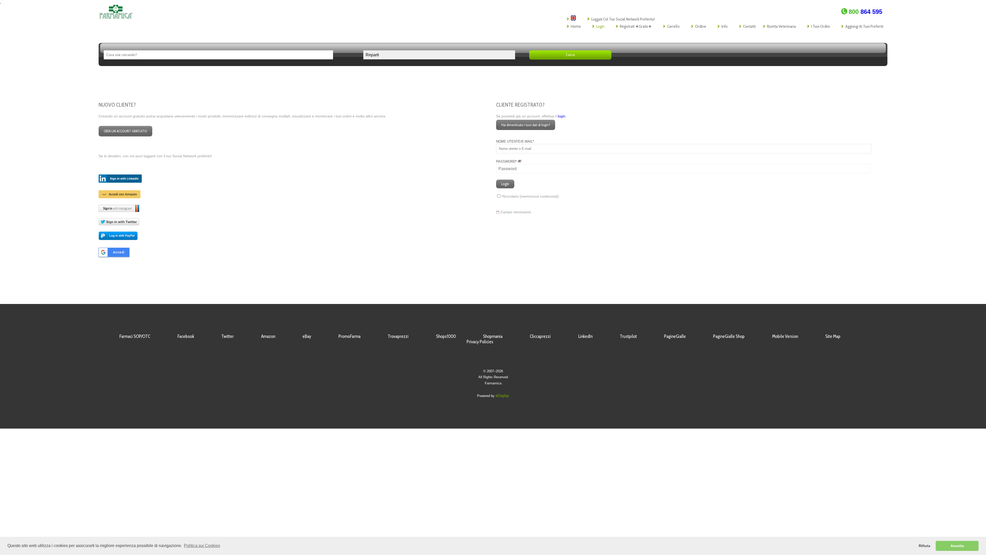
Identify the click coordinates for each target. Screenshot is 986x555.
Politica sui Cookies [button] (202, 545)
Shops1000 (446, 336)
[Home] (116, 17)
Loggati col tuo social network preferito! (623, 19)
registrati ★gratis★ (636, 26)
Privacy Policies (480, 341)
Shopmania (493, 336)
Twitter (227, 336)
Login (600, 26)
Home (576, 26)
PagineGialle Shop (729, 336)
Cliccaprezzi (540, 336)
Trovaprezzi (398, 336)
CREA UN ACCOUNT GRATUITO (125, 131)
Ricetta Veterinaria (781, 26)
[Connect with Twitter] (119, 224)
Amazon (268, 336)
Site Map (832, 336)
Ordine (700, 26)
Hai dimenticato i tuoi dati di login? (525, 125)
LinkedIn (585, 336)
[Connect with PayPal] (118, 239)
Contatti (749, 26)
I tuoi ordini (820, 26)
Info (725, 26)
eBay (306, 336)
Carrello (673, 26)
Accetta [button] (957, 546)
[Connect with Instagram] (119, 210)
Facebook (185, 336)
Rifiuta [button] (924, 546)
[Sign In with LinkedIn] (120, 181)
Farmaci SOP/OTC (134, 336)
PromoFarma (349, 336)
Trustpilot (628, 336)
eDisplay (502, 395)
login (561, 116)
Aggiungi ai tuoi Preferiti (864, 26)
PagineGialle (675, 336)
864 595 (865, 11)
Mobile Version (785, 336)
